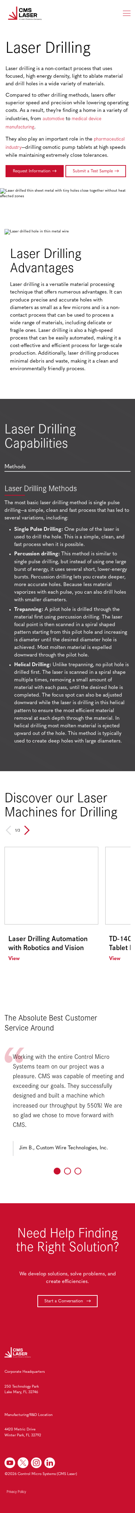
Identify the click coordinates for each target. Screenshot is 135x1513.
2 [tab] (67, 1171)
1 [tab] (57, 1171)
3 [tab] (77, 1171)
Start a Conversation (64, 1301)
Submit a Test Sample (93, 171)
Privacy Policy (16, 1491)
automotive (53, 118)
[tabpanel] (67, 616)
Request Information (32, 171)
